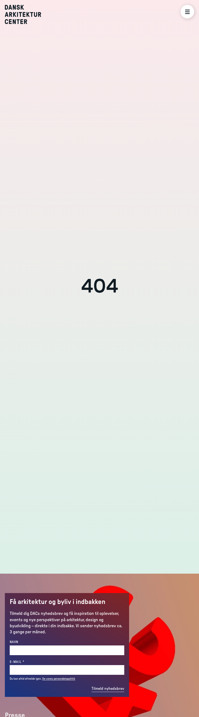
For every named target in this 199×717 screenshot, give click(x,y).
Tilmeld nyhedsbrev (107, 689)
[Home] (26, 14)
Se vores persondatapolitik (58, 678)
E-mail (27, 662)
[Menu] (187, 11)
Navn (14, 642)
